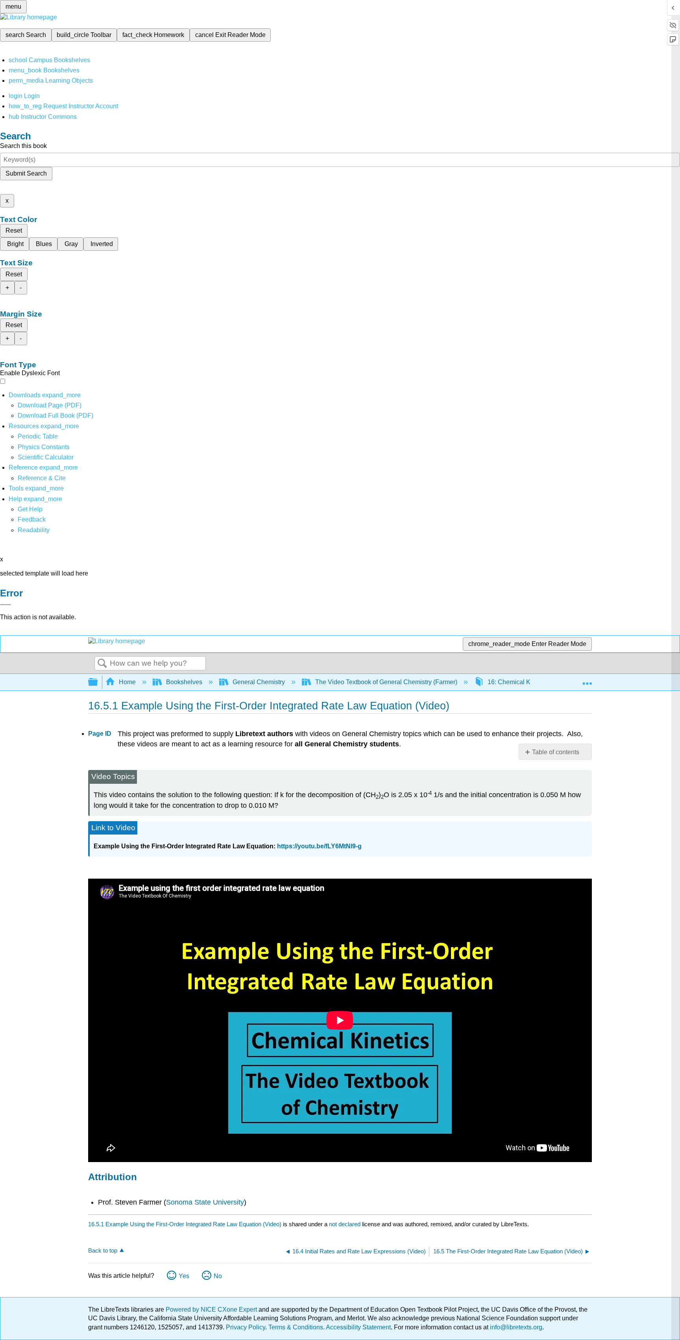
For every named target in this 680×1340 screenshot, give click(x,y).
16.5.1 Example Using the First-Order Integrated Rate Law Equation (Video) (184, 1224)
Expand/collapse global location (587, 680)
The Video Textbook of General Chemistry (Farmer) (386, 682)
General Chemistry (258, 682)
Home (127, 682)
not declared (345, 1224)
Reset (14, 230)
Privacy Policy (245, 1327)
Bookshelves (184, 682)
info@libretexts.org (515, 1327)
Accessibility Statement (358, 1327)
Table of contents (555, 752)
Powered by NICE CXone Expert (212, 1309)
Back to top (102, 1250)
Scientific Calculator (46, 457)
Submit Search (26, 173)
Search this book (23, 146)
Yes (184, 1276)
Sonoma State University (205, 1202)
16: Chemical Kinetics (518, 682)
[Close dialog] (5, 604)
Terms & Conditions (295, 1327)
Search (102, 663)
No (218, 1276)
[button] (32, 519)
